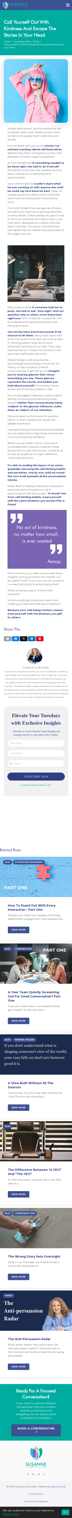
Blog (36, 41)
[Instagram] (44, 1474)
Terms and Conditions (36, 1501)
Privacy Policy (36, 1494)
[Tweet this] (23, 638)
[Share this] (15, 638)
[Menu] (67, 5)
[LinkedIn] (39, 1474)
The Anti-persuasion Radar (29, 1339)
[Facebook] (28, 1474)
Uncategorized (22, 41)
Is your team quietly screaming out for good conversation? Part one (34, 996)
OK (65, 1512)
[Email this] (7, 638)
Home (7, 41)
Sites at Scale (58, 1486)
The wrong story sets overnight (34, 1256)
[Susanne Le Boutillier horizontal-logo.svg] (15, 5)
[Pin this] (40, 638)
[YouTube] (33, 1474)
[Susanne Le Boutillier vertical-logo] (36, 1456)
